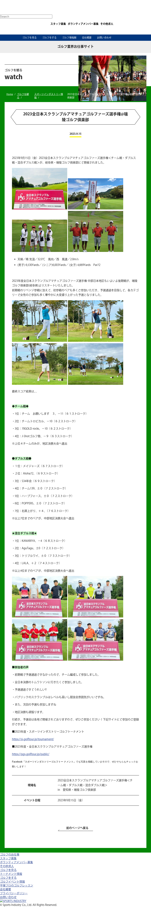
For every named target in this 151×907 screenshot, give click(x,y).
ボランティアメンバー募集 (83, 24)
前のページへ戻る (77, 828)
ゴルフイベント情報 (12, 882)
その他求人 (106, 24)
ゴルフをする (49, 37)
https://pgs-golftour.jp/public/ (30, 754)
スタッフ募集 (58, 24)
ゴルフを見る (29, 37)
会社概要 (87, 37)
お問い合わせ (104, 37)
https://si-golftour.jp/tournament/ (33, 739)
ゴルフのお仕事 (9, 855)
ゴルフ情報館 (69, 37)
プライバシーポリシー (14, 893)
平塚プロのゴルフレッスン (16, 886)
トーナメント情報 (11, 874)
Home (9, 94)
